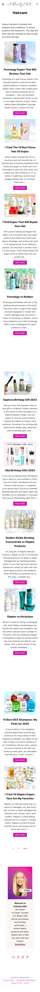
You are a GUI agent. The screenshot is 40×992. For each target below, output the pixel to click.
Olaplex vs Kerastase (20, 616)
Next (25, 848)
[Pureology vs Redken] (20, 281)
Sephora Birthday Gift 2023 (20, 399)
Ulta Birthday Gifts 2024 (20, 470)
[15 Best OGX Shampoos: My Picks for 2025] (20, 704)
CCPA (26, 983)
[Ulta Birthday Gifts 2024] (20, 454)
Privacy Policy (8, 980)
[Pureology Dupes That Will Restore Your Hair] (20, 54)
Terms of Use (16, 983)
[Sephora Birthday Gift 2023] (20, 384)
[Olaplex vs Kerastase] (20, 601)
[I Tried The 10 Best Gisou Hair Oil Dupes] (20, 131)
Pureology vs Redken (20, 296)
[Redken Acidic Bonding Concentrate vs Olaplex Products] (20, 522)
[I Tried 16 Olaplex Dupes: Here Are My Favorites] (20, 778)
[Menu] (3, 4)
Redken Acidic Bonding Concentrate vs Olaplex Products (20, 542)
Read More (21, 113)
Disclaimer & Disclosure (26, 980)
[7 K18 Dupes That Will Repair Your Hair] (20, 206)
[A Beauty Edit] (20, 4)
